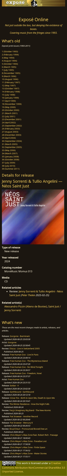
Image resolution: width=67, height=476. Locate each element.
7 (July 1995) (8, 70)
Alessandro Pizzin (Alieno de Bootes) (25, 306)
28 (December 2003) (11, 134)
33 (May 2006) (9, 150)
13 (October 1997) (10, 88)
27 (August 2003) (10, 131)
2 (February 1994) (10, 54)
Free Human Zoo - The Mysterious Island (29, 360)
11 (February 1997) (11, 82)
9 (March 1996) (9, 76)
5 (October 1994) (10, 63)
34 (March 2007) (9, 153)
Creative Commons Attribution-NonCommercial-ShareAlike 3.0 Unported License (33, 467)
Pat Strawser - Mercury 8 (21, 422)
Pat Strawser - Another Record (24, 416)
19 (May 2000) (9, 107)
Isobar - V (14, 385)
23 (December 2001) (11, 119)
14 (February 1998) (11, 91)
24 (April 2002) (9, 122)
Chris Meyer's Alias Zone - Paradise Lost (28, 441)
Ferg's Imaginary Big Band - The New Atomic (30, 410)
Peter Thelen (28, 295)
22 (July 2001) (8, 116)
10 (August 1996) (10, 79)
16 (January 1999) (10, 97)
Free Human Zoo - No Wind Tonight (26, 367)
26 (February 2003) (11, 128)
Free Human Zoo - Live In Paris (24, 354)
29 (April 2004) (9, 137)
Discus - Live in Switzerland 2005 (25, 348)
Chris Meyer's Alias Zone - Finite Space (27, 447)
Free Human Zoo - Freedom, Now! (26, 373)
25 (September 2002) (12, 125)
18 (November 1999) (12, 104)
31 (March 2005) (9, 144)
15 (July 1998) (8, 94)
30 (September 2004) (12, 141)
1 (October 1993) (10, 51)
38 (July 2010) (8, 165)
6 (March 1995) (9, 67)
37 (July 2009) (8, 162)
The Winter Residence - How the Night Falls (29, 404)
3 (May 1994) (8, 57)
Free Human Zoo (16, 379)
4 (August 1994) (9, 60)
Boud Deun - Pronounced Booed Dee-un (28, 428)
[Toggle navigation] (10, 11)
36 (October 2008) (10, 159)
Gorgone (12, 342)
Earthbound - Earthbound (22, 391)
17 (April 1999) (9, 100)
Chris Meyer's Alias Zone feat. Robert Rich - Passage (34, 434)
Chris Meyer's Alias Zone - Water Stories (28, 453)
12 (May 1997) (9, 85)
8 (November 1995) (11, 73)
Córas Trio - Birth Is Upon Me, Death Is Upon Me (32, 397)
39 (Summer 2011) (10, 168)
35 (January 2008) (10, 156)
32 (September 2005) (12, 147)
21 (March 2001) (9, 113)
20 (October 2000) (10, 110)
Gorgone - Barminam (20, 336)
